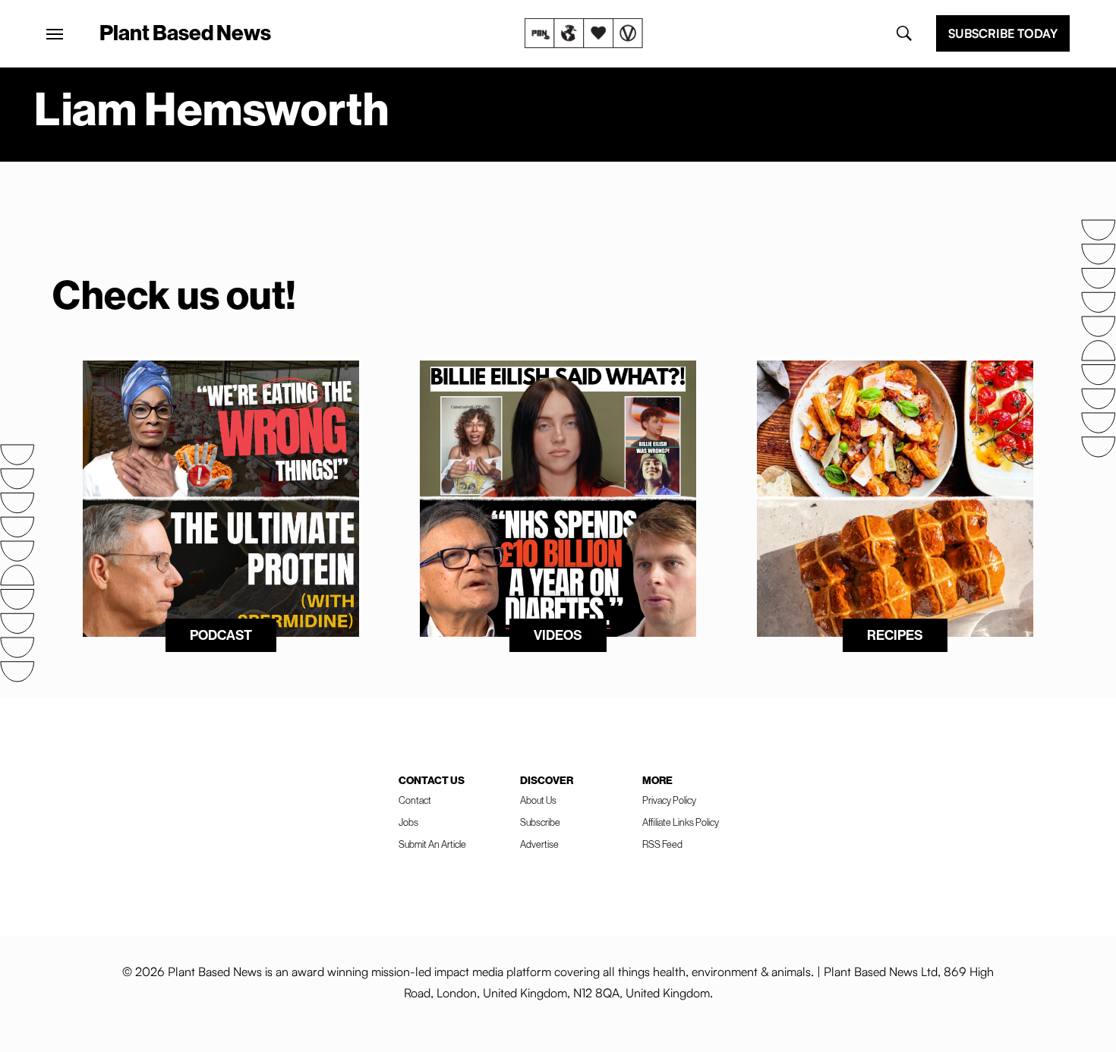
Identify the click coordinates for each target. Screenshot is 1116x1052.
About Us (538, 800)
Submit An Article (432, 844)
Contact (415, 800)
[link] (584, 33)
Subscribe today (1003, 33)
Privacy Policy (669, 800)
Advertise (539, 844)
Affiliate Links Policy (680, 822)
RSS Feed (662, 844)
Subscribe (540, 822)
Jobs (408, 822)
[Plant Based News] (54, 34)
